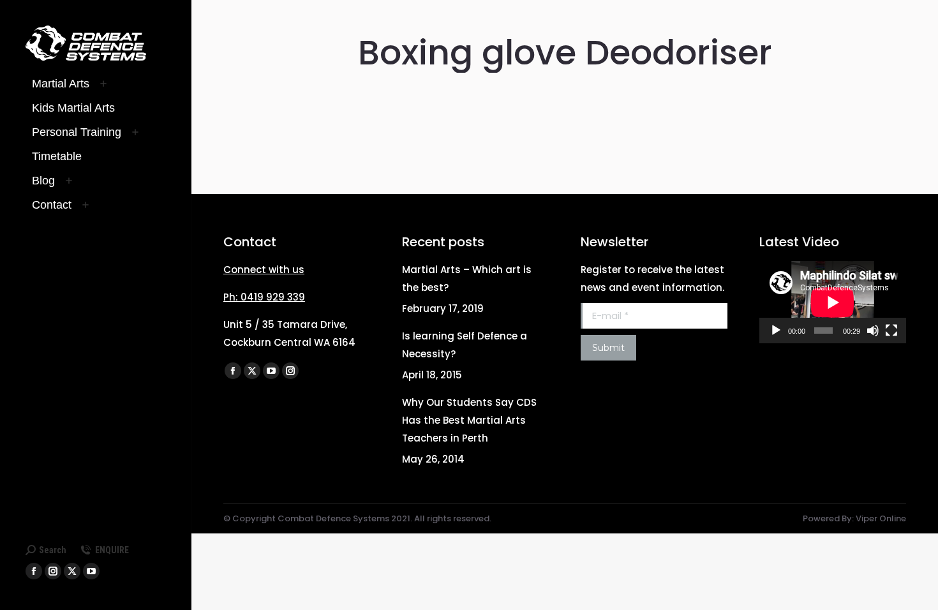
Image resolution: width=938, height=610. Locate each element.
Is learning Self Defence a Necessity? (464, 345)
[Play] (776, 330)
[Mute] (873, 330)
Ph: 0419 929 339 (264, 297)
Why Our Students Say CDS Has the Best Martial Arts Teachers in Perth (469, 420)
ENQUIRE (112, 550)
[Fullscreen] (891, 330)
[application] (832, 302)
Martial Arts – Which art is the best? (467, 278)
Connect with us (263, 269)
